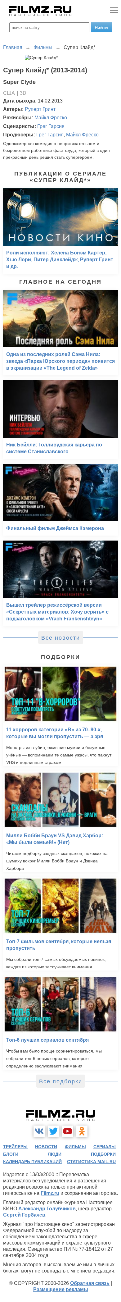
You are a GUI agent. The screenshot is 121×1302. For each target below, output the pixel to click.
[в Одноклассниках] (81, 1131)
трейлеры (15, 1146)
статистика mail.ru (91, 1161)
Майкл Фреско (50, 117)
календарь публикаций (32, 1161)
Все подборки (60, 1081)
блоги (10, 1154)
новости (46, 1146)
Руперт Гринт (40, 109)
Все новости (60, 638)
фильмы (75, 1146)
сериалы (104, 1146)
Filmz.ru (50, 1193)
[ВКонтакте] (39, 1131)
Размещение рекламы (60, 1289)
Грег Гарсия (51, 126)
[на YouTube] (67, 1131)
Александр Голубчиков (47, 1208)
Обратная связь (90, 1283)
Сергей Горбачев (24, 1214)
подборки (103, 1154)
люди (54, 1154)
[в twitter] (53, 1131)
